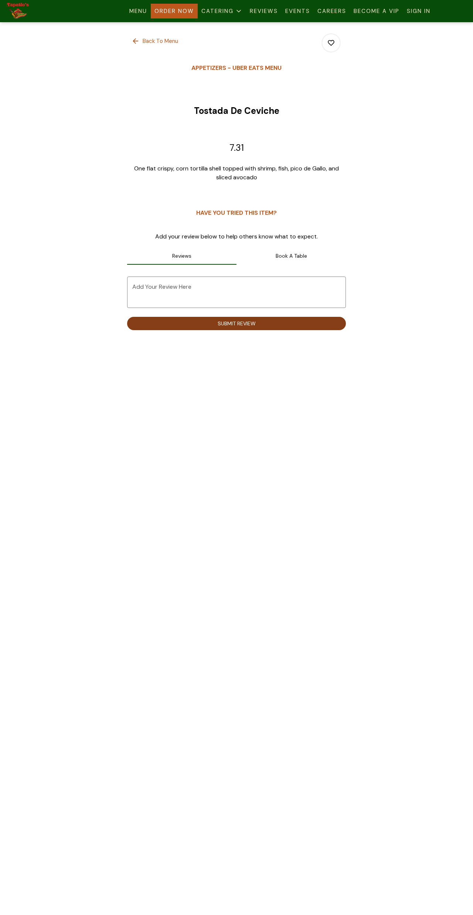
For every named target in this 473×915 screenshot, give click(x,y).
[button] (222, 11)
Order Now (174, 11)
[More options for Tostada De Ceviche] (331, 43)
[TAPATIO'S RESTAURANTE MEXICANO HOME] (39, 11)
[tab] (181, 256)
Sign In (419, 11)
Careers (331, 11)
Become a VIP (376, 11)
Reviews (264, 11)
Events (297, 11)
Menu (138, 11)
